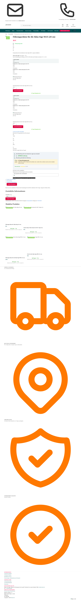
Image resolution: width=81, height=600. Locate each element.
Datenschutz (6, 584)
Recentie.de (13, 597)
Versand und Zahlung (7, 573)
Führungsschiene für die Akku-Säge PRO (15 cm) (15, 257)
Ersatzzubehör (10, 34)
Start (6, 34)
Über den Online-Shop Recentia (9, 591)
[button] (74, 31)
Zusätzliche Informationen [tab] (12, 182)
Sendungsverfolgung (7, 574)
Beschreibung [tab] (9, 180)
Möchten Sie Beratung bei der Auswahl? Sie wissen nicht (24, 177)
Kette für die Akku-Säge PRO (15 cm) (34, 254)
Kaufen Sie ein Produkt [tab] (11, 179)
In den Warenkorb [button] (13, 235)
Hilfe (63, 26)
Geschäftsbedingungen (8, 582)
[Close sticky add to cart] (13, 75)
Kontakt (67, 26)
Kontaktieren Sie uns (7, 576)
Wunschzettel (73, 26)
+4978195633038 (9, 588)
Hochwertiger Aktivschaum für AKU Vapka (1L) (33, 227)
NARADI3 (39, 200)
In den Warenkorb (18, 90)
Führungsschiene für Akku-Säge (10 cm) (13, 224)
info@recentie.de (42, 587)
